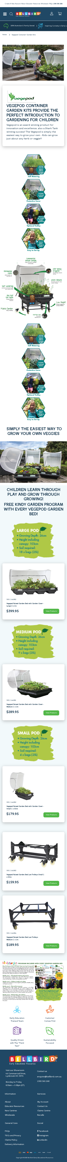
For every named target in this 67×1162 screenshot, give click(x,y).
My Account (42, 1102)
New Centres (11, 1111)
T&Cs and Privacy (13, 1136)
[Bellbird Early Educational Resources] (28, 14)
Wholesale (44, 4)
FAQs (51, 4)
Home (4, 35)
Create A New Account (13, 4)
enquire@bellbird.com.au (49, 1077)
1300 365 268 (57, 4)
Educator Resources (33, 4)
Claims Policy (11, 1140)
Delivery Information (14, 1144)
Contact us (42, 1071)
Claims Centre (43, 1111)
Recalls (40, 1115)
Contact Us (42, 1106)
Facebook (43, 1131)
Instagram (43, 1136)
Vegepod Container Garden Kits (24, 35)
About (23, 4)
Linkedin (43, 1140)
